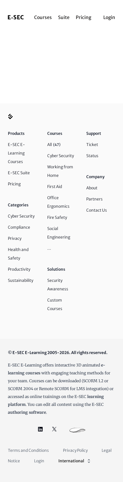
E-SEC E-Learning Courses (16, 153)
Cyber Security (21, 216)
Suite (64, 17)
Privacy (14, 238)
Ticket (92, 144)
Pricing (83, 17)
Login (109, 17)
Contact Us (96, 210)
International (71, 460)
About (91, 187)
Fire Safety (57, 217)
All (53, 144)
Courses (43, 17)
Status (92, 155)
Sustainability (20, 280)
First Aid (54, 186)
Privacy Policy (75, 450)
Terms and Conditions (28, 450)
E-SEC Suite (19, 172)
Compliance (19, 227)
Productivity (19, 269)
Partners (94, 199)
